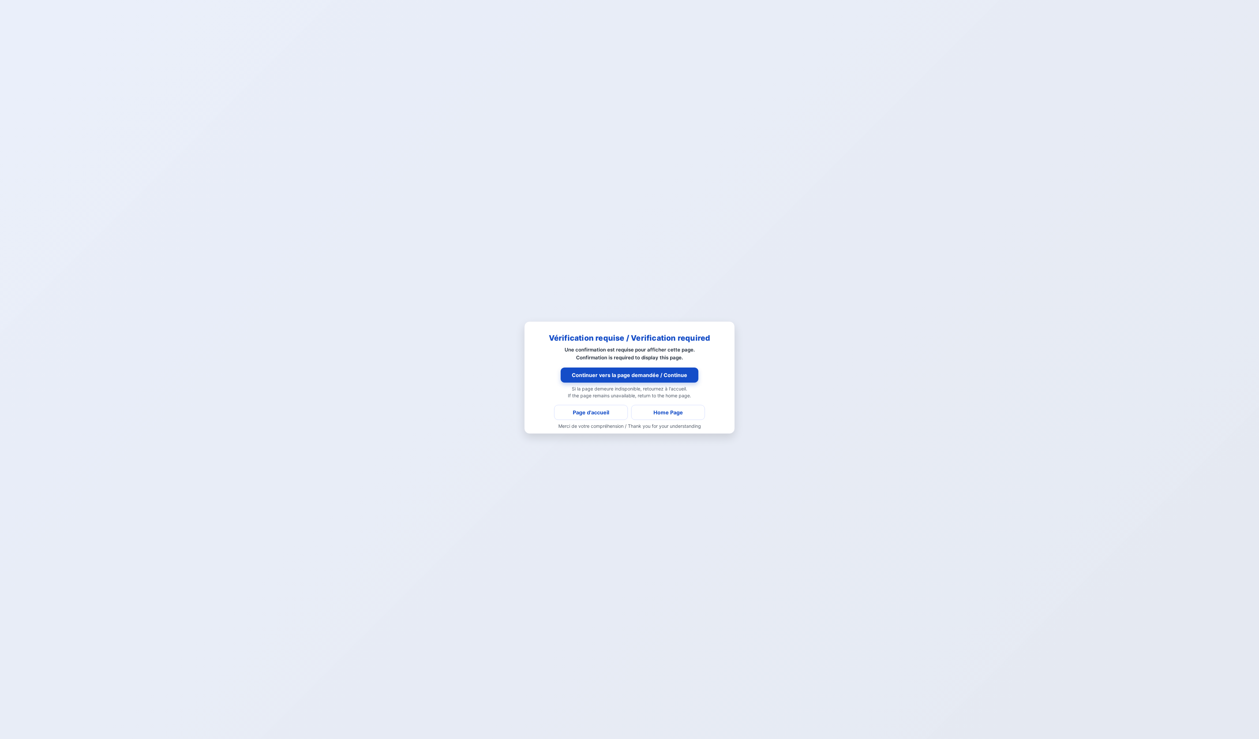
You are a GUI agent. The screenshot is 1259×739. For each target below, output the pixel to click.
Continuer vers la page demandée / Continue (629, 375)
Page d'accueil (591, 412)
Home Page (668, 412)
